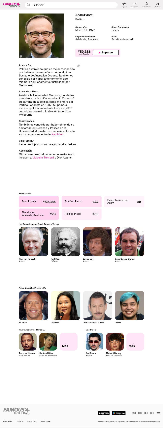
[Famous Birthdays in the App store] (103, 413)
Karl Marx (57, 134)
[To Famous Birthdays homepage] (11, 5)
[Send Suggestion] (78, 66)
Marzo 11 (81, 30)
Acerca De (7, 421)
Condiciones (45, 421)
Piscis (115, 30)
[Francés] (146, 413)
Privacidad (31, 421)
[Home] (41, 411)
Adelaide (80, 39)
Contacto (19, 421)
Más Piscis (90, 330)
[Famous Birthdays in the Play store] (119, 413)
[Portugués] (140, 413)
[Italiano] (152, 413)
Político (79, 19)
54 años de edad (122, 39)
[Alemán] (158, 413)
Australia (93, 39)
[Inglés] (134, 413)
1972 (92, 30)
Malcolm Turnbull (43, 157)
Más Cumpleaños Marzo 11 (32, 330)
